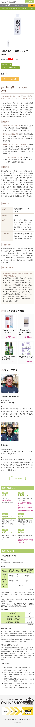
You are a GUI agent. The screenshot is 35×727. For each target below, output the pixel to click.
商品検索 (5, 5)
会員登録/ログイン (20, 5)
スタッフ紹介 (17, 478)
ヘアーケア (6, 64)
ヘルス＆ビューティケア (9, 67)
